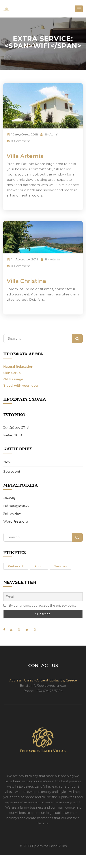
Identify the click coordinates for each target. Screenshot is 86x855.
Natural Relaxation (18, 367)
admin (54, 134)
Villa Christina (26, 281)
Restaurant (15, 566)
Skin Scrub (12, 373)
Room (38, 566)
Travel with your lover (21, 386)
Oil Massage (13, 379)
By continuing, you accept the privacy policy (42, 605)
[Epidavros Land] (6, 9)
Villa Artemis (25, 156)
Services (60, 566)
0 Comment (20, 141)
